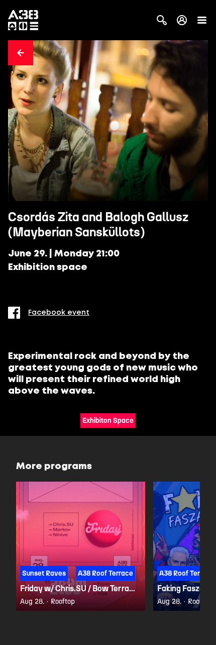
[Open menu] (202, 20)
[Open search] (162, 20)
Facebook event (58, 313)
